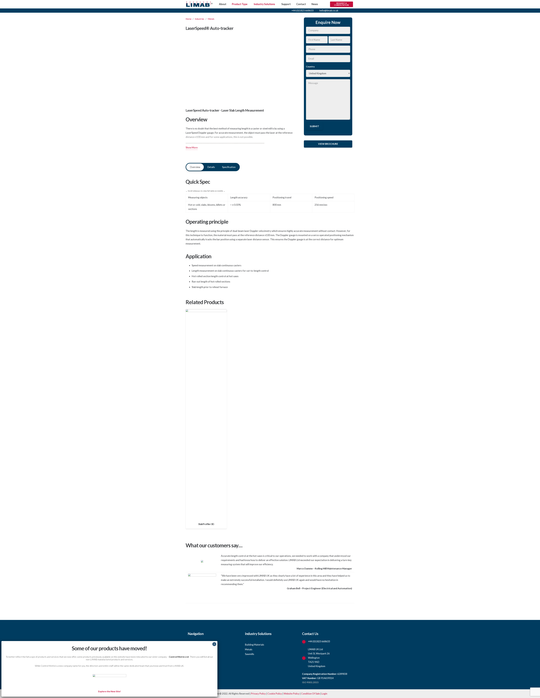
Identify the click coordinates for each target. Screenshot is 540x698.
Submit (314, 126)
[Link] (199, 4)
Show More (192, 147)
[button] (344, 10)
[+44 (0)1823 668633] (305, 641)
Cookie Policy (274, 693)
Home (188, 19)
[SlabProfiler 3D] (206, 419)
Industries (199, 19)
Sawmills (249, 654)
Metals (211, 19)
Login (324, 693)
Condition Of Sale (310, 693)
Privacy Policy (258, 693)
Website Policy (291, 693)
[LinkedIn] (352, 10)
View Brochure (328, 143)
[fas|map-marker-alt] (305, 658)
